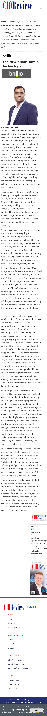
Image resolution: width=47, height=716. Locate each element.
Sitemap (11, 648)
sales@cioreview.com (16, 664)
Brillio (33, 529)
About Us (11, 624)
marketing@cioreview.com (18, 668)
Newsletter (12, 644)
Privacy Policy (13, 684)
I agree (37, 710)
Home (10, 620)
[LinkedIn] (32, 607)
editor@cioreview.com (16, 660)
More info (40, 712)
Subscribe (11, 640)
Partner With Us (14, 628)
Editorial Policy (13, 680)
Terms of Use (13, 688)
